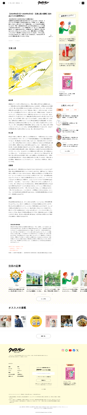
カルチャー (19, 370)
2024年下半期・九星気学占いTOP (16, 246)
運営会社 (22, 394)
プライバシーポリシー (47, 383)
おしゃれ (10, 368)
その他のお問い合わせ (36, 394)
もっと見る (67, 151)
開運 (9, 372)
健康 (9, 366)
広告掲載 (44, 408)
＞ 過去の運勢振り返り (13, 250)
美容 (18, 366)
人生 (18, 372)
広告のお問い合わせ (28, 394)
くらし (18, 368)
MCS (35, 408)
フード (10, 370)
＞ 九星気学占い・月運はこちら (15, 248)
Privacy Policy (49, 408)
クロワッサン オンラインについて (14, 394)
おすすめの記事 (12, 374)
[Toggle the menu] (4, 3)
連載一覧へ (43, 336)
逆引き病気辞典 (20, 376)
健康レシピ (11, 376)
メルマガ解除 (43, 389)
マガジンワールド (40, 408)
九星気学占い (20, 374)
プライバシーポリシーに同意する (44, 376)
